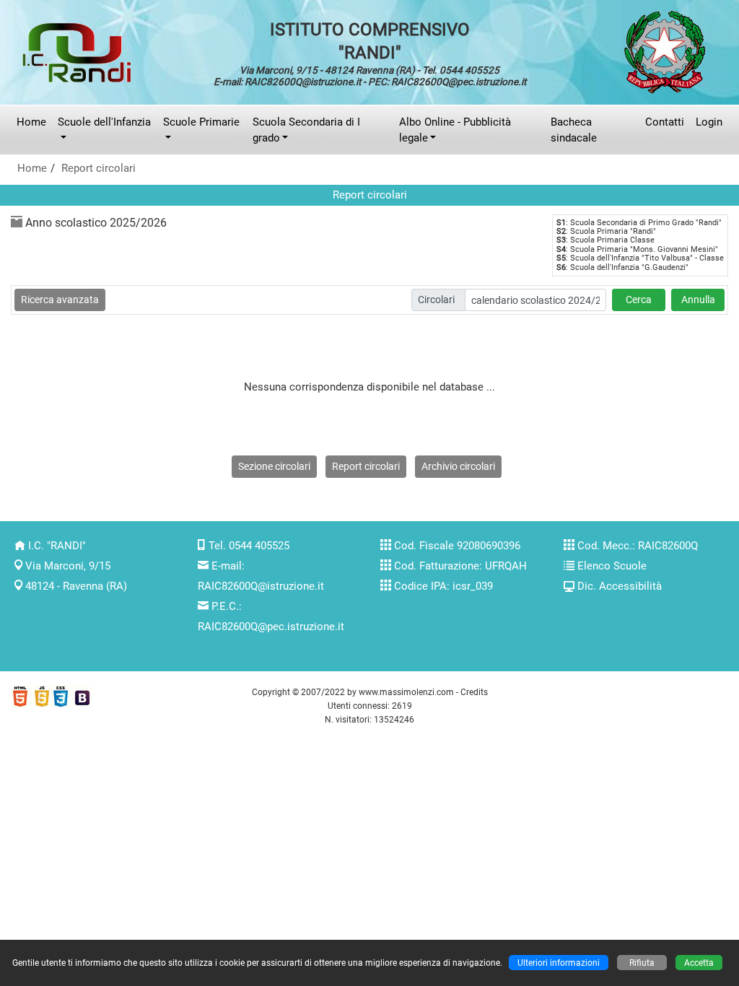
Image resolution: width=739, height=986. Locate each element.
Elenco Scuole (612, 565)
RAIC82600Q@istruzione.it (261, 586)
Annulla (698, 299)
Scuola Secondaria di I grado (306, 129)
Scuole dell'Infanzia (104, 121)
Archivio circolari (458, 466)
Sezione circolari (274, 466)
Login (709, 121)
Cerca (639, 299)
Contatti (664, 121)
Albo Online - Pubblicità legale (455, 129)
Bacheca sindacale (574, 129)
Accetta (699, 962)
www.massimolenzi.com (406, 691)
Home (31, 121)
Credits (474, 691)
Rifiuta (642, 962)
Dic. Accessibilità (619, 586)
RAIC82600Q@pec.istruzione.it (271, 626)
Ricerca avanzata (60, 299)
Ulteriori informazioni (558, 962)
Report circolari (98, 168)
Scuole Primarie (201, 121)
